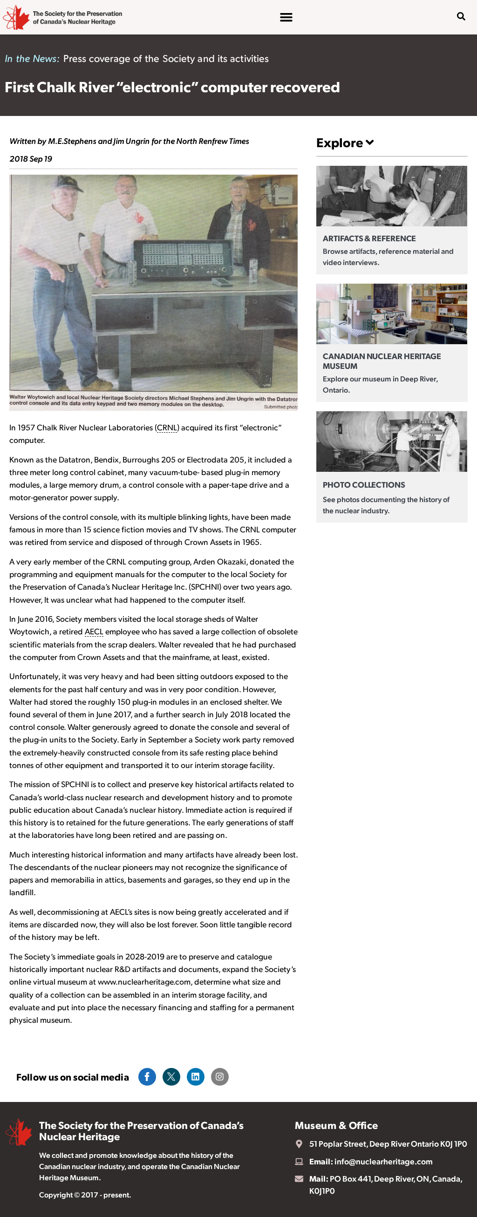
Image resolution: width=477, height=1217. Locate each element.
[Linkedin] (195, 1077)
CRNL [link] (167, 427)
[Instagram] (220, 1077)
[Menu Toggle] (286, 17)
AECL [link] (94, 631)
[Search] (454, 46)
